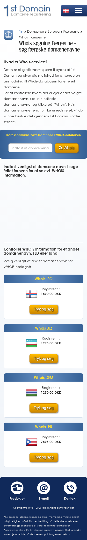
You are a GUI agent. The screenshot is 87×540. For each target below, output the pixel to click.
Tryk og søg (44, 309)
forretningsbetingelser (57, 525)
